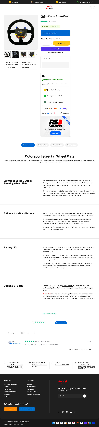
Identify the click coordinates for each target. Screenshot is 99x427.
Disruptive (26, 421)
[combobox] (15, 333)
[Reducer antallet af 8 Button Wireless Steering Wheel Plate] (42, 43)
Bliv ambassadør (31, 386)
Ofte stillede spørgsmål (10, 384)
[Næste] (34, 35)
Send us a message (10, 409)
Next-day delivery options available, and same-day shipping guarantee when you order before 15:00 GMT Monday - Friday (86, 366)
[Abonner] (84, 396)
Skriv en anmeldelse (61, 323)
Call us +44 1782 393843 (27, 409)
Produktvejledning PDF (10, 391)
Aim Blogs (6, 396)
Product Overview (28, 145)
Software (6, 386)
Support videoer (8, 389)
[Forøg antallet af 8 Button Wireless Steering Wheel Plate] (49, 43)
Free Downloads (71, 145)
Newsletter (7, 394)
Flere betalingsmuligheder (55, 52)
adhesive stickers (67, 286)
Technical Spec (42, 145)
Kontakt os (29, 384)
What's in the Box (57, 145)
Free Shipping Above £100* (86, 2)
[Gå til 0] (7, 54)
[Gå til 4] (31, 54)
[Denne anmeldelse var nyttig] (86, 349)
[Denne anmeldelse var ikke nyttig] (89, 349)
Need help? (66, 113)
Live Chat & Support (32, 391)
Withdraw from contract (33, 394)
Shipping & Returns (8, 424)
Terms (14, 424)
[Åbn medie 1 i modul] (21, 32)
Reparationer (30, 389)
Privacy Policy (20, 424)
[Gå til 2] (15, 54)
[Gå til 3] (23, 54)
